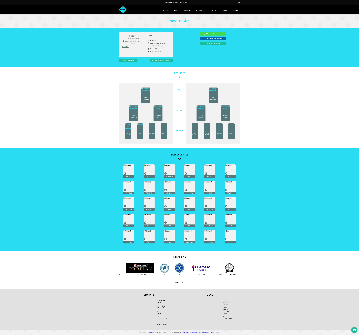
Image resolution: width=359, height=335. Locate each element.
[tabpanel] (179, 268)
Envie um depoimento (226, 316)
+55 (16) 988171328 (161, 307)
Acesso (224, 11)
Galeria (225, 305)
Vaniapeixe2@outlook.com (162, 320)
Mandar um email (214, 43)
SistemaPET (150, 333)
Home (165, 11)
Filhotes (176, 11)
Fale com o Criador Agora (214, 34)
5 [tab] (183, 282)
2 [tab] (177, 282)
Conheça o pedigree (128, 60)
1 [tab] (176, 282)
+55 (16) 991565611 (161, 301)
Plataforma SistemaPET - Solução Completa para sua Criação (201, 333)
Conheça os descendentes (161, 60)
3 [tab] (179, 282)
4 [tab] (181, 282)
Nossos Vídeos (225, 308)
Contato (235, 11)
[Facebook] (235, 2)
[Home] (122, 9)
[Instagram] (238, 2)
